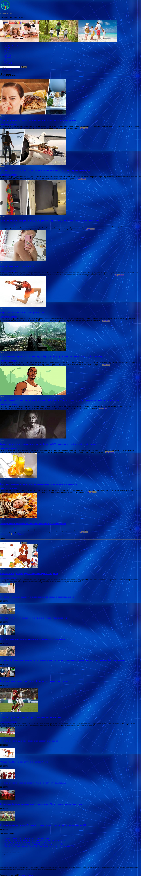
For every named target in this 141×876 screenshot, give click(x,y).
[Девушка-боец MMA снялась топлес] (70, 245)
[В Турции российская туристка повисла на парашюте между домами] (7, 635)
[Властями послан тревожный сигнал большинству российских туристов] (7, 677)
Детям (6, 49)
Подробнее (84, 128)
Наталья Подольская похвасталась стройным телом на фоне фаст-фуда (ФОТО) (34, 844)
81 (18, 534)
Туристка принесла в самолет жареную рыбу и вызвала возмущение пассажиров (39, 120)
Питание (7, 57)
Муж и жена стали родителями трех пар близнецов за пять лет (27, 842)
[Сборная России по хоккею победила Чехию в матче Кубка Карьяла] (7, 779)
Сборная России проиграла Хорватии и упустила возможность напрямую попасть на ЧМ (43, 825)
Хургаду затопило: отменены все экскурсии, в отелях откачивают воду (34, 618)
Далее (21, 534)
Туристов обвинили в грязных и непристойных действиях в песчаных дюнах (37, 597)
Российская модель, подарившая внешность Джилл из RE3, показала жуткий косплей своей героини (48, 444)
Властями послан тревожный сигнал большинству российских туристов (34, 681)
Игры (6, 51)
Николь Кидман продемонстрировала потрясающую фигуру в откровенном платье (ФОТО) (39, 846)
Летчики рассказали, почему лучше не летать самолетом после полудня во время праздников (45, 170)
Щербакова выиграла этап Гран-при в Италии (22, 312)
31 (9, 534)
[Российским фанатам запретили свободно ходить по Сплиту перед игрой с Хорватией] (7, 800)
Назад (2, 534)
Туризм (7, 61)
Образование (9, 55)
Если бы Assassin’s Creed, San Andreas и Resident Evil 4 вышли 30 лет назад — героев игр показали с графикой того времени (59, 400)
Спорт (6, 59)
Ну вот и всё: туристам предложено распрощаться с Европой (29, 573)
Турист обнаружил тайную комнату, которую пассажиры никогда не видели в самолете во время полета (50, 220)
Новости (7, 47)
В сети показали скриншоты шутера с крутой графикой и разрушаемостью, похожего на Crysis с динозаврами (53, 356)
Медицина (8, 53)
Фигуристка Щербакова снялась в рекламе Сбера (24, 762)
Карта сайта (8, 63)
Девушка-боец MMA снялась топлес (17, 266)
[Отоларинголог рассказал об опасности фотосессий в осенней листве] (70, 505)
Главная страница (11, 45)
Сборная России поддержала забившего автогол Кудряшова (29, 741)
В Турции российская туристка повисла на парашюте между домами (33, 639)
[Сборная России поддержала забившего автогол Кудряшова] (7, 736)
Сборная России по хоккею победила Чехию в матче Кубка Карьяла (33, 783)
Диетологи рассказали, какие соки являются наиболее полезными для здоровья (38, 484)
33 (14, 534)
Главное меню (5, 69)
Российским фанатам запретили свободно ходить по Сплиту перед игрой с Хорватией (41, 804)
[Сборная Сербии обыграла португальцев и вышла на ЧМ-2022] (19, 711)
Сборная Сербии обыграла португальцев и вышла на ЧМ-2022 (30, 717)
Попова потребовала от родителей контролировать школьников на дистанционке (35, 840)
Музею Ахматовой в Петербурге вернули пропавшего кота (26, 838)
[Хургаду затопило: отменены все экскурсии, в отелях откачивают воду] (7, 614)
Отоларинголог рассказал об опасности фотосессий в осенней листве (33, 523)
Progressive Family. (7, 13)
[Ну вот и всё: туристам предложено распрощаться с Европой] (19, 567)
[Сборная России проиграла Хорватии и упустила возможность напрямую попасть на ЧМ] (7, 821)
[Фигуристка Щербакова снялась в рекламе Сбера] (7, 757)
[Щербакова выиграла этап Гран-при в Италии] (70, 291)
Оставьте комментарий (8, 124)
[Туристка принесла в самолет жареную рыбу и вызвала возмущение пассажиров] (70, 97)
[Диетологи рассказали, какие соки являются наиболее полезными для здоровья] (70, 466)
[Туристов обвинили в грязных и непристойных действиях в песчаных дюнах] (7, 592)
